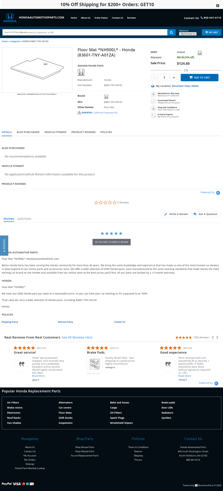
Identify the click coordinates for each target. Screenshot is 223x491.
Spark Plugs (117, 417)
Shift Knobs (66, 417)
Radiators (167, 412)
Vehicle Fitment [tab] (55, 132)
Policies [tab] (106, 132)
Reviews (131, 17)
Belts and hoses (119, 402)
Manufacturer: (85, 79)
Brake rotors (14, 407)
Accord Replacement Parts (85, 455)
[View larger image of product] (37, 70)
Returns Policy (65, 321)
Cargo (113, 407)
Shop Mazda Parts (84, 451)
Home (74, 17)
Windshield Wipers (121, 422)
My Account (187, 33)
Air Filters (13, 402)
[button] (213, 337)
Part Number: (85, 85)
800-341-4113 (193, 459)
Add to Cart (202, 77)
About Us (85, 17)
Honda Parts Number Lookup (30, 468)
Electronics (13, 412)
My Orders (29, 459)
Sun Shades (14, 422)
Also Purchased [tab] (28, 132)
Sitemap (30, 464)
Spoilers (166, 417)
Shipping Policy (10, 321)
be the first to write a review (111, 242)
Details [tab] (7, 132)
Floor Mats (65, 412)
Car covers (65, 407)
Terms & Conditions (138, 447)
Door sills (167, 407)
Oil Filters (116, 412)
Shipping (138, 455)
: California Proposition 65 (99, 112)
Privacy (138, 459)
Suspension (66, 422)
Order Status (101, 17)
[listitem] (30, 363)
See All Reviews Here (77, 337)
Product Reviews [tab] (83, 132)
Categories (14, 41)
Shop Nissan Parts (84, 447)
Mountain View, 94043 (185, 86)
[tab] (176, 214)
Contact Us (117, 17)
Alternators (66, 402)
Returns (138, 451)
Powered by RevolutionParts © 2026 (202, 485)
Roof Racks (14, 417)
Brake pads (168, 402)
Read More (28, 375)
